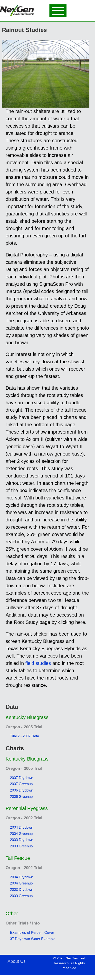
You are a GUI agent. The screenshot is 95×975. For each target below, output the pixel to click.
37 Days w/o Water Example (32, 939)
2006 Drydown (21, 790)
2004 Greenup (21, 834)
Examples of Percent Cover (32, 932)
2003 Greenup (21, 846)
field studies (38, 663)
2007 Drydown (21, 778)
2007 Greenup (21, 784)
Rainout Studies (24, 30)
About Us (17, 961)
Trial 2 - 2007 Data (24, 736)
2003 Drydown (21, 840)
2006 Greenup (21, 796)
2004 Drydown (21, 827)
